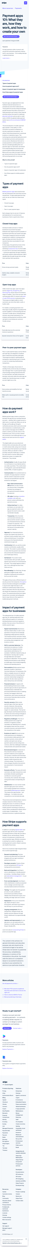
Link (3, 1126)
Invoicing (4, 1121)
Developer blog (20, 1185)
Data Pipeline (6, 1111)
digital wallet (19, 829)
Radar (4, 1137)
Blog (3, 1196)
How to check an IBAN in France (13, 994)
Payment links (6, 1130)
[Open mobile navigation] (25, 2)
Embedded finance (21, 1102)
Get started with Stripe (10, 36)
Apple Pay (10, 290)
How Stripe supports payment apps (12, 92)
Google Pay (16, 290)
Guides (4, 1191)
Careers (18, 1194)
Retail (17, 1147)
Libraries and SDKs (21, 1181)
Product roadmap (20, 1191)
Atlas (3, 1093)
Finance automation (21, 1104)
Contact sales (17, 1028)
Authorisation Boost (7, 1095)
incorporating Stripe (18, 930)
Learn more (6, 58)
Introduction (6, 80)
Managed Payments (7, 1128)
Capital (4, 1100)
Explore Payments (7, 1049)
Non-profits (19, 1139)
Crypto (4, 1108)
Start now (6, 1028)
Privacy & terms (6, 1204)
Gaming (18, 1126)
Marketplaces (19, 1111)
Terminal (4, 1148)
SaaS (17, 1119)
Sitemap (4, 1215)
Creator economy (20, 1124)
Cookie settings (6, 1217)
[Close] (26, 1239)
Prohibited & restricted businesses (5, 1209)
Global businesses (21, 1106)
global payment (15, 790)
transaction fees (13, 248)
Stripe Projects (20, 1183)
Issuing (4, 1124)
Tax (3, 1146)
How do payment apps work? (10, 86)
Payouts (4, 1135)
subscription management (14, 876)
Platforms (18, 1117)
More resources (7, 8)
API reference (19, 1174)
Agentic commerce (21, 1095)
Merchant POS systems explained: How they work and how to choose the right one (15, 990)
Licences (4, 1213)
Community (5, 1198)
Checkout (5, 1102)
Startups (18, 1093)
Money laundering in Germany (12, 997)
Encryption (23, 582)
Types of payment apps (9, 83)
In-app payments (20, 1108)
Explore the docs (7, 1068)
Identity (4, 1119)
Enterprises (19, 1091)
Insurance (18, 1132)
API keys (18, 865)
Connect (4, 1106)
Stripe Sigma (5, 1143)
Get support (5, 1226)
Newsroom (19, 1196)
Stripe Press (19, 1198)
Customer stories (7, 1194)
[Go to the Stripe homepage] (4, 1082)
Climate (4, 1104)
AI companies (19, 1121)
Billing (3, 1097)
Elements (5, 1113)
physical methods (7, 116)
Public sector (19, 1145)
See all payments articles (9, 983)
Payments (18, 8)
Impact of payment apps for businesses (13, 89)
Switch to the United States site (11, 1243)
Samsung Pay (6, 292)
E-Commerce (19, 1100)
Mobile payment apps (8, 191)
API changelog (19, 1179)
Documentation (20, 1172)
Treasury (4, 1150)
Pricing (4, 1091)
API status (18, 1176)
